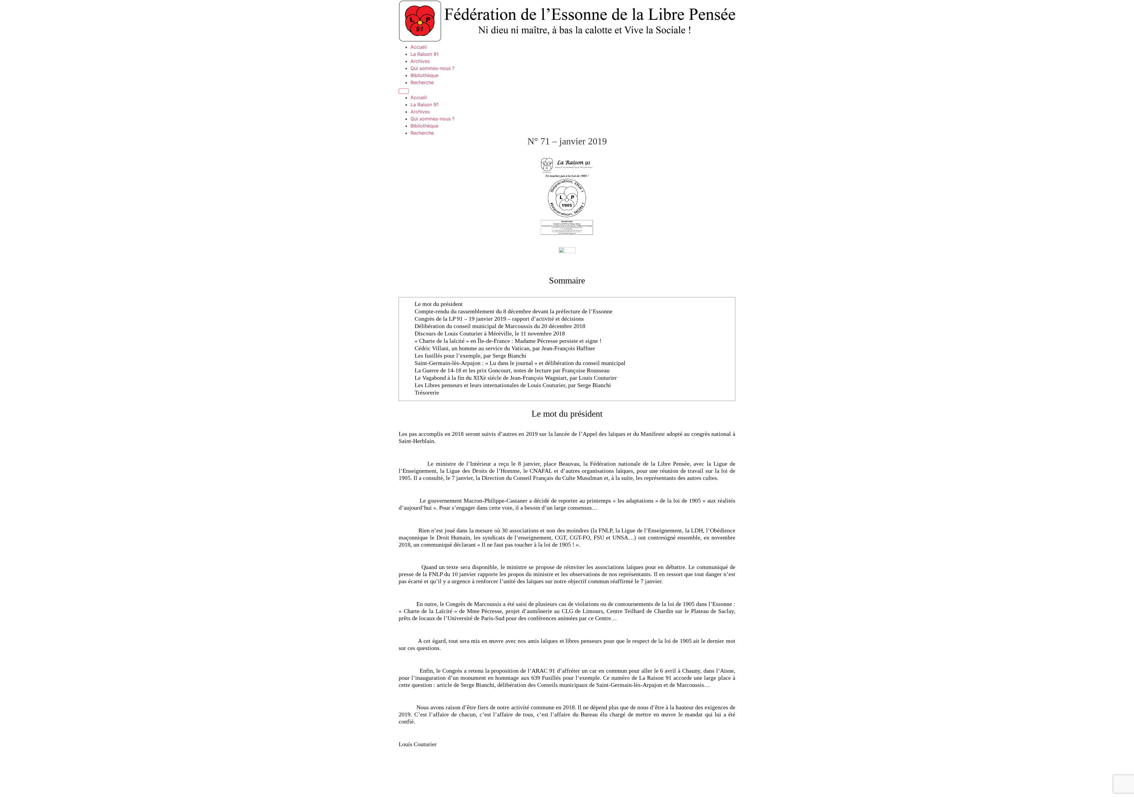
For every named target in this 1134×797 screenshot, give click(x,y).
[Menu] (404, 91)
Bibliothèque (424, 75)
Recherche (422, 82)
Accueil (418, 47)
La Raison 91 (424, 54)
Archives (420, 61)
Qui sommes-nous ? (432, 68)
